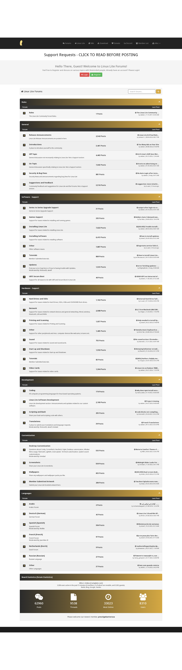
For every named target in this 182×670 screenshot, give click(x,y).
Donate (116, 43)
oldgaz (142, 312)
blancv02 (141, 341)
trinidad (55, 427)
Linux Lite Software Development (44, 400)
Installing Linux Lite (38, 226)
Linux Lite (81, 43)
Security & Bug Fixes (38, 173)
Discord (129, 43)
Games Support (36, 217)
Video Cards (34, 368)
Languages (26, 493)
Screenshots (34, 462)
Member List (143, 43)
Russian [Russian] (37, 556)
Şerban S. (142, 137)
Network (33, 308)
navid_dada (140, 392)
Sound (32, 339)
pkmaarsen (141, 548)
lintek (143, 474)
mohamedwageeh (139, 506)
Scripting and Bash (37, 412)
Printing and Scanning (39, 320)
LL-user (148, 186)
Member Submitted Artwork (41, 481)
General (25, 124)
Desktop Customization (39, 446)
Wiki (92, 43)
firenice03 (43, 270)
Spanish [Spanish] (37, 523)
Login (85, 74)
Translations (34, 421)
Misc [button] (156, 43)
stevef (142, 238)
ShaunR (142, 351)
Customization (28, 435)
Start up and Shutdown (39, 349)
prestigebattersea (106, 617)
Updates (33, 265)
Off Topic (33, 154)
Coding (32, 390)
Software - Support (30, 197)
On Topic (33, 163)
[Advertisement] (91, 18)
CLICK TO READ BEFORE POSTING (108, 54)
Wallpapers (34, 472)
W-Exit (143, 515)
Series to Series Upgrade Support (44, 207)
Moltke (42, 528)
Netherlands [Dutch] (38, 546)
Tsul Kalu (142, 219)
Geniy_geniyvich (139, 558)
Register (97, 74)
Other (31, 246)
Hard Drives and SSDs (38, 299)
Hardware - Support (30, 288)
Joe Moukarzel (139, 257)
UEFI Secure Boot (36, 276)
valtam (142, 115)
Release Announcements (40, 135)
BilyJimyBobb (143, 268)
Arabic (32, 504)
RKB (143, 451)
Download (103, 43)
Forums (68, 43)
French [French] (36, 534)
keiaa (142, 484)
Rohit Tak (141, 332)
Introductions (35, 144)
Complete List (96, 583)
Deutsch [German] (37, 513)
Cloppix (142, 360)
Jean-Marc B (44, 540)
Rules (24, 102)
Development (28, 380)
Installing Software (38, 236)
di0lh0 (143, 567)
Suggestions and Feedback (41, 182)
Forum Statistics (44, 577)
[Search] (158, 91)
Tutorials (33, 255)
